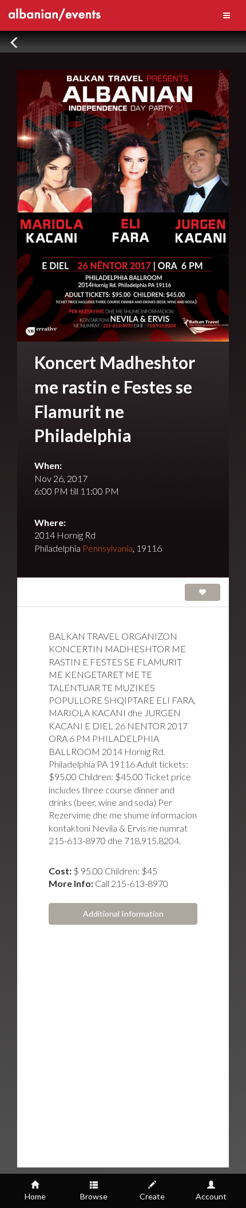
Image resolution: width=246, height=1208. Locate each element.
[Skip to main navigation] (226, 15)
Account (211, 1196)
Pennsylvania (107, 548)
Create (152, 1196)
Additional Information (123, 913)
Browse (94, 1196)
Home (35, 1196)
